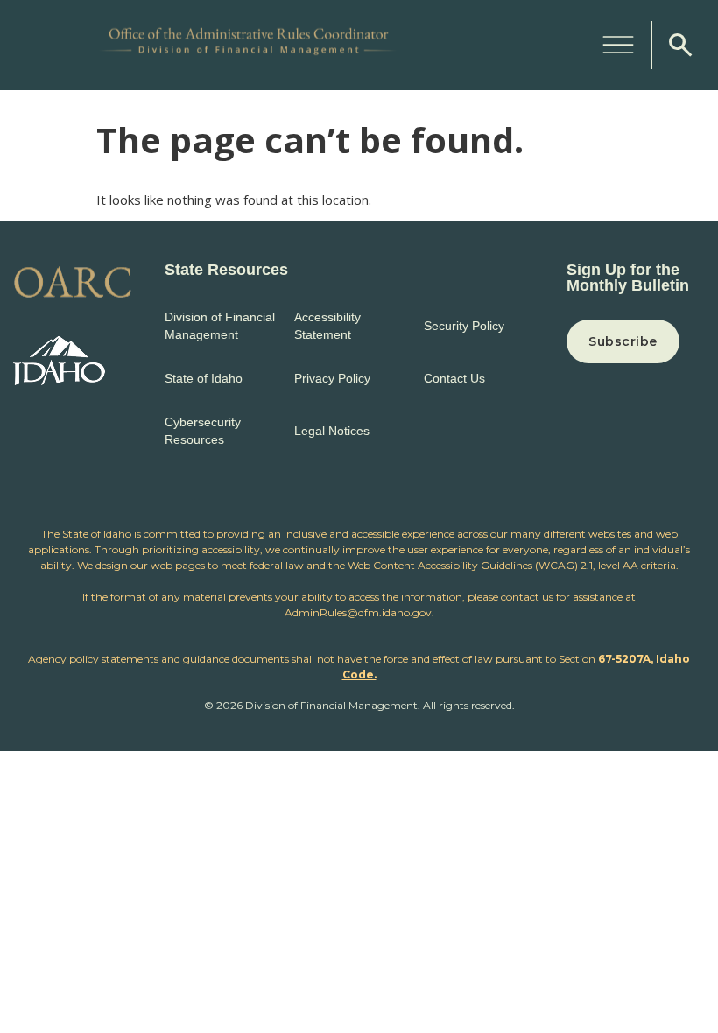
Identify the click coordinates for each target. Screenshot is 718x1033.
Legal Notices (332, 431)
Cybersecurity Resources (203, 430)
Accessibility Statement (327, 325)
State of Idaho (204, 378)
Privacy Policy (332, 378)
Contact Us (454, 378)
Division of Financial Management (220, 325)
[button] (618, 42)
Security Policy (464, 326)
